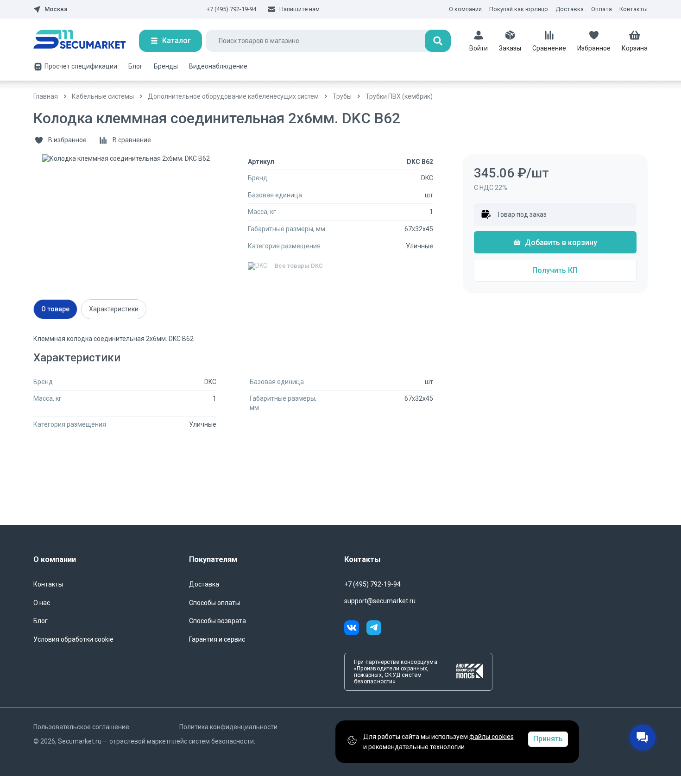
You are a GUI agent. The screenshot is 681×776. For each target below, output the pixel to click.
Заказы (510, 48)
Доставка (569, 9)
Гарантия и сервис (217, 639)
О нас (41, 602)
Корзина (635, 48)
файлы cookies (491, 736)
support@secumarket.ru (380, 601)
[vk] (355, 629)
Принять (548, 738)
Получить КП (555, 270)
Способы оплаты (214, 602)
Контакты (633, 9)
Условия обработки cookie (73, 639)
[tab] (55, 309)
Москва (55, 9)
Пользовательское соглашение (81, 727)
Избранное (594, 48)
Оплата (601, 9)
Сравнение (549, 48)
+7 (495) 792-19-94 (231, 9)
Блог (135, 66)
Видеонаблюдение (218, 66)
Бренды (166, 66)
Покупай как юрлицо (518, 9)
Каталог (176, 40)
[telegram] (373, 629)
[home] (86, 41)
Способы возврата (217, 621)
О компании (465, 9)
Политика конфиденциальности (228, 727)
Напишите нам (299, 9)
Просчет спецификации (80, 66)
